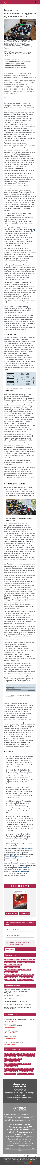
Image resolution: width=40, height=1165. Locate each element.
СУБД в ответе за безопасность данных (18, 1004)
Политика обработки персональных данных (19, 1097)
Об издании (19, 1092)
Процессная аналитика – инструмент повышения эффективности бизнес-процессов (17, 991)
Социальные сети (10, 962)
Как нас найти (8, 1094)
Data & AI (12, 1141)
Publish (11, 1132)
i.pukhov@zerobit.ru (24, 868)
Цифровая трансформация (13, 959)
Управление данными (24, 1137)
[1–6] (33, 230)
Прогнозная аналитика (12, 967)
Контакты (17, 1094)
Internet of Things (19, 63)
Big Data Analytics (26, 61)
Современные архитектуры (26, 962)
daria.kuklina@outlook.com (14, 856)
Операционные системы (12, 969)
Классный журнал (25, 1132)
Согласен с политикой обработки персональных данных (19, 943)
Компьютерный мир (20, 1125)
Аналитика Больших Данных (13, 61)
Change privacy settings (19, 1099)
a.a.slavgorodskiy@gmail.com (15, 860)
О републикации (25, 1094)
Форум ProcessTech (11, 1031)
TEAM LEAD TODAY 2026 (13, 1025)
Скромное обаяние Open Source (15, 1001)
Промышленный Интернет (13, 964)
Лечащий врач (27, 1129)
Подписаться (24, 913)
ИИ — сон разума (10, 998)
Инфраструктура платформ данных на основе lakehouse (17, 1008)
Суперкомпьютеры (29, 959)
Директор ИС (13, 1129)
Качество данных (23, 1141)
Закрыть (27, 1163)
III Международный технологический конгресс (20, 1019)
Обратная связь (29, 1092)
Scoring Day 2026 (10, 1037)
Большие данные (10, 979)
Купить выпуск (11, 913)
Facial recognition (21, 67)
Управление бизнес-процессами (19, 1146)
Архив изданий (19, 1095)
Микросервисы (26, 969)
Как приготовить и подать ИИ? (14, 995)
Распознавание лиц (10, 67)
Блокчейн (20, 979)
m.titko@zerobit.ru (22, 871)
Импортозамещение (11, 977)
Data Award (10, 1137)
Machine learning (21, 65)
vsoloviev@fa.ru (26, 848)
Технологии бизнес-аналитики (19, 1139)
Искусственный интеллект (13, 974)
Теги (33, 1094)
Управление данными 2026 (13, 1042)
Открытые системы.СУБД (20, 1127)
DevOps (27, 979)
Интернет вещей (9, 63)
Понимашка (20, 1134)
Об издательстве (10, 1092)
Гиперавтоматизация (26, 977)
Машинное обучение (10, 65)
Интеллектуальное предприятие (19, 1143)
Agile (32, 979)
